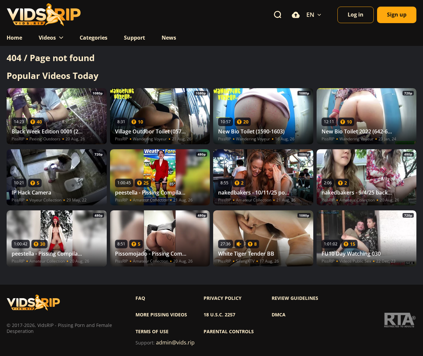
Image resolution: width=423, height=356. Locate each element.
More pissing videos (161, 315)
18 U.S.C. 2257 (219, 315)
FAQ (140, 298)
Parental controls (229, 332)
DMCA (279, 315)
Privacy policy (223, 298)
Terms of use (152, 332)
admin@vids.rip (175, 342)
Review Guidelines (295, 298)
